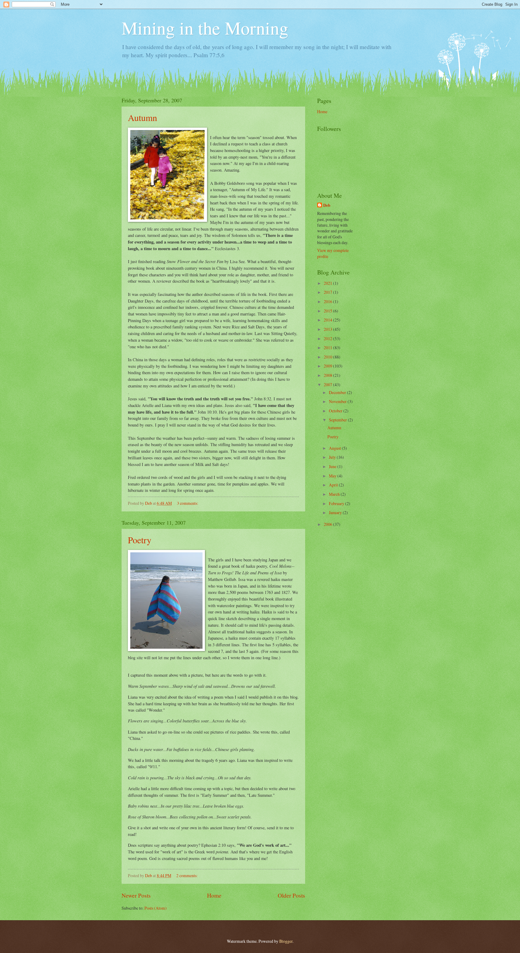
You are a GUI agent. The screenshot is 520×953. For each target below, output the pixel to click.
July (333, 457)
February (337, 503)
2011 (328, 347)
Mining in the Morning (205, 28)
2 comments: (187, 875)
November (338, 401)
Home (214, 895)
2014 (328, 320)
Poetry (139, 540)
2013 (328, 329)
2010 (328, 357)
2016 (328, 301)
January (336, 512)
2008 (328, 375)
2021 (328, 283)
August (335, 448)
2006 (328, 524)
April (334, 485)
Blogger (285, 941)
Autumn (142, 117)
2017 (328, 292)
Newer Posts (136, 895)
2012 (328, 338)
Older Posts (291, 895)
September (338, 420)
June (333, 466)
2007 (328, 384)
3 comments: (188, 503)
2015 (328, 311)
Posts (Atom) (155, 908)
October (336, 411)
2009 (328, 366)
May (333, 476)
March (335, 494)
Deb (326, 205)
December (338, 392)
